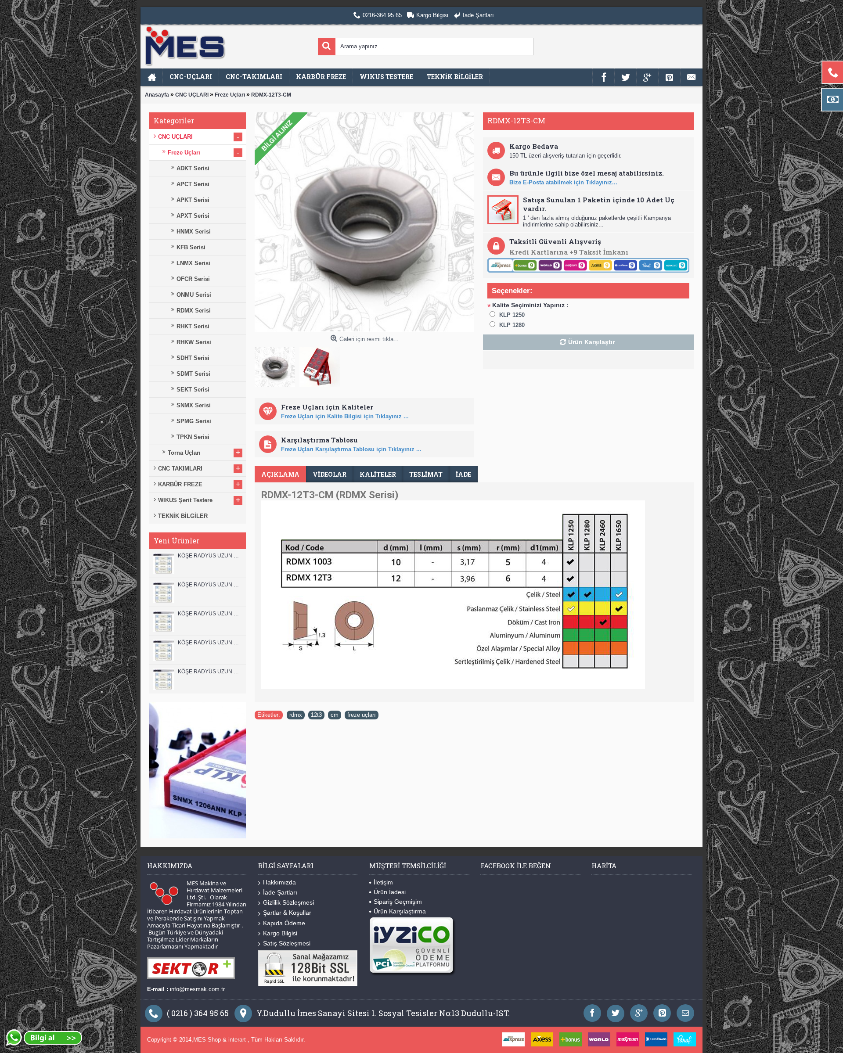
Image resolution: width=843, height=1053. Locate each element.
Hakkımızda (279, 882)
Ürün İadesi (390, 891)
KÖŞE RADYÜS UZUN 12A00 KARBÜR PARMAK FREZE (209, 585)
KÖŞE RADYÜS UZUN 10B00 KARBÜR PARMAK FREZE (209, 614)
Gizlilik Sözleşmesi (288, 902)
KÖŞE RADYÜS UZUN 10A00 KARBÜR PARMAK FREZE (209, 643)
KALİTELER (378, 474)
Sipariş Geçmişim (398, 901)
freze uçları (361, 715)
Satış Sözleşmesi (286, 943)
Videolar (329, 474)
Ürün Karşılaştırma (400, 911)
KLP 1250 (512, 315)
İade (463, 474)
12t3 (316, 715)
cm (335, 715)
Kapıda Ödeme (284, 923)
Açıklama (280, 474)
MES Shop (208, 1039)
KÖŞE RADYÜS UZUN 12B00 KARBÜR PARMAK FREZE (209, 556)
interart (238, 1039)
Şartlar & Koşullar (287, 912)
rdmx (295, 715)
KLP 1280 (512, 325)
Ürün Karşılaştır (591, 341)
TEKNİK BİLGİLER (183, 516)
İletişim (383, 882)
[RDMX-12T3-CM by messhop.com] (277, 364)
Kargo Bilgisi (280, 933)
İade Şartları (280, 892)
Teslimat (426, 474)
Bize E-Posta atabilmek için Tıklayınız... (563, 182)
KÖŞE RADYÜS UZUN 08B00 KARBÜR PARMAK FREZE (209, 671)
